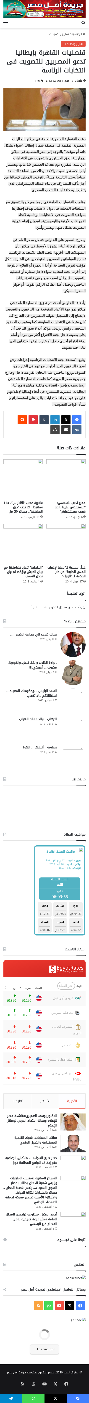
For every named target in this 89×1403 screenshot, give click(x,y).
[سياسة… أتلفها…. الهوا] (73, 757)
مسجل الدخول (58, 607)
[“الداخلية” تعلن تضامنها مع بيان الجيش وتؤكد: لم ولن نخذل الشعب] (23, 543)
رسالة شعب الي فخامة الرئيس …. (33, 634)
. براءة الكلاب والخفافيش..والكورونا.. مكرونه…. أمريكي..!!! (32, 665)
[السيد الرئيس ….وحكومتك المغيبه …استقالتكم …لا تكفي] (73, 701)
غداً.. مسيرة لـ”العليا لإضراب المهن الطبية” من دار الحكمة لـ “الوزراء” (66, 571)
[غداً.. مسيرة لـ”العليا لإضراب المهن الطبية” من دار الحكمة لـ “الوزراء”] (66, 543)
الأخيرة (72, 1101)
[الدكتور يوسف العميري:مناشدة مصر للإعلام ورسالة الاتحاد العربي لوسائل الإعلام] (73, 1122)
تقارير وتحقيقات (59, 34)
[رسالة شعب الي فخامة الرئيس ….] (73, 644)
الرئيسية (77, 34)
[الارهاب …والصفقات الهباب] (73, 729)
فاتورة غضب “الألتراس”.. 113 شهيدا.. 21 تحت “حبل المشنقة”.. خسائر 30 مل (23, 507)
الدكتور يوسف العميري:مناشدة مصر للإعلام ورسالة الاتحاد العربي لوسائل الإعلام (32, 1120)
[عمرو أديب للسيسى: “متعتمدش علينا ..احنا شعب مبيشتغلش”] (66, 478)
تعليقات (18, 1101)
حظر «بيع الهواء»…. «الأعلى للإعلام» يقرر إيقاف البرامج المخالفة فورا (31, 1160)
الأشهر (45, 1101)
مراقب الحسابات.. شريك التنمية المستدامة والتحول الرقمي (35, 1140)
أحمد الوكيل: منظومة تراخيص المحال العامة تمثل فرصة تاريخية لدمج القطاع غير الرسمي (31, 1219)
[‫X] (66, 419)
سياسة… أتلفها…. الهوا (40, 747)
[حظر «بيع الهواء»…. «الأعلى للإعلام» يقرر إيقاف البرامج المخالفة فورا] (73, 1164)
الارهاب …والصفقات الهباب (38, 719)
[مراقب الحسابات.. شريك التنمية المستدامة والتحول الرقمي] (73, 1143)
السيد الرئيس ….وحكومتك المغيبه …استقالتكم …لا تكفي (31, 693)
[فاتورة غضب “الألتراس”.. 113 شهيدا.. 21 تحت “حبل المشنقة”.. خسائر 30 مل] (23, 478)
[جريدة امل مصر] (44, 9)
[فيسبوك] (76, 419)
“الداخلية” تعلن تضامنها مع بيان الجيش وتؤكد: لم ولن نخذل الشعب (23, 571)
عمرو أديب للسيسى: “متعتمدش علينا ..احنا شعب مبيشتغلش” (70, 507)
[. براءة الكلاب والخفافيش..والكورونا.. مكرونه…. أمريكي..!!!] (73, 672)
